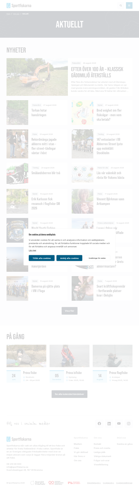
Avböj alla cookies (69, 258)
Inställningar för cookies (97, 258)
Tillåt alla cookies (42, 258)
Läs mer (32, 250)
